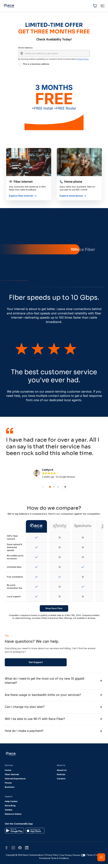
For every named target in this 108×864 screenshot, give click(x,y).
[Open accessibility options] (6, 848)
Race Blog (10, 805)
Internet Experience (15, 778)
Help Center (11, 801)
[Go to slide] (50, 487)
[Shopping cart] (95, 6)
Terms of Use (93, 855)
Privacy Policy (83, 59)
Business (9, 787)
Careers (61, 778)
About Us (62, 770)
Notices (61, 774)
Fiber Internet (12, 774)
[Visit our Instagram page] (13, 848)
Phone (8, 783)
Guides (8, 810)
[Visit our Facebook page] (20, 848)
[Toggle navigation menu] (103, 6)
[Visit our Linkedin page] (26, 848)
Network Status (13, 814)
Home (8, 770)
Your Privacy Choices (70, 855)
